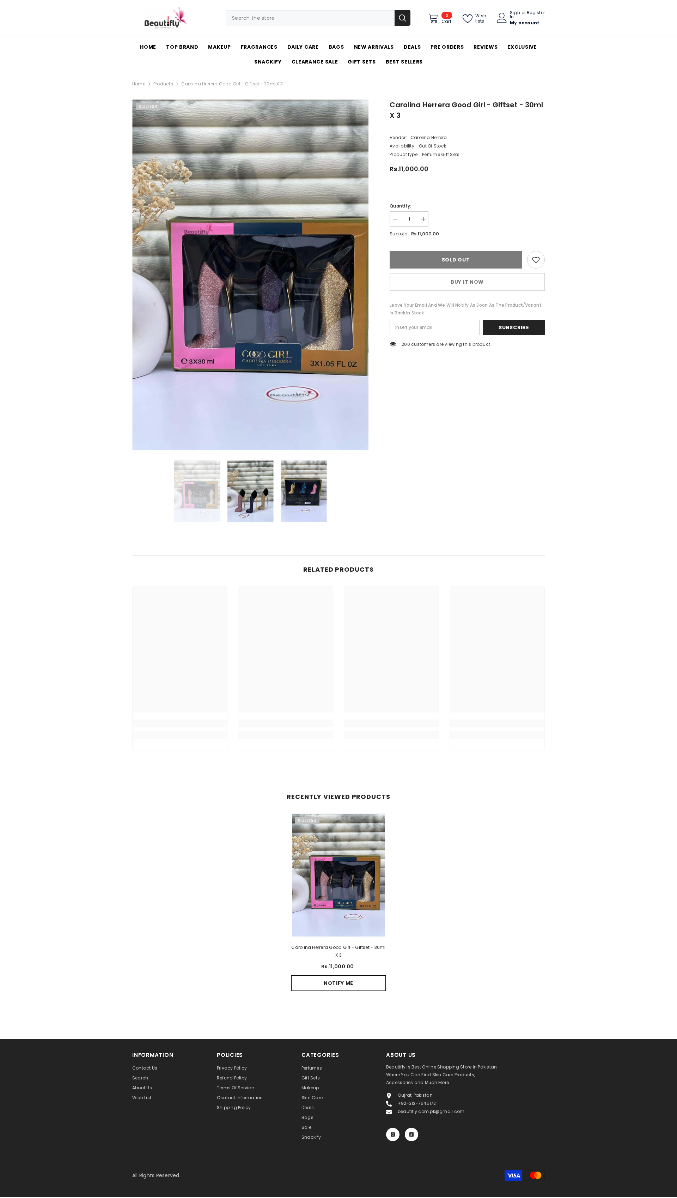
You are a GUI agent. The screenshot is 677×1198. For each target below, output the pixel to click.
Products (163, 84)
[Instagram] (393, 1134)
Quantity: (400, 206)
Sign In (515, 15)
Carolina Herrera (428, 137)
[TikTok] (411, 1134)
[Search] (318, 18)
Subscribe (514, 327)
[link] (536, 260)
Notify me (338, 983)
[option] (250, 275)
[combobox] (310, 18)
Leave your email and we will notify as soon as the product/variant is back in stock (466, 309)
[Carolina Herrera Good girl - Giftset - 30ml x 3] (338, 875)
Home (138, 84)
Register (536, 13)
